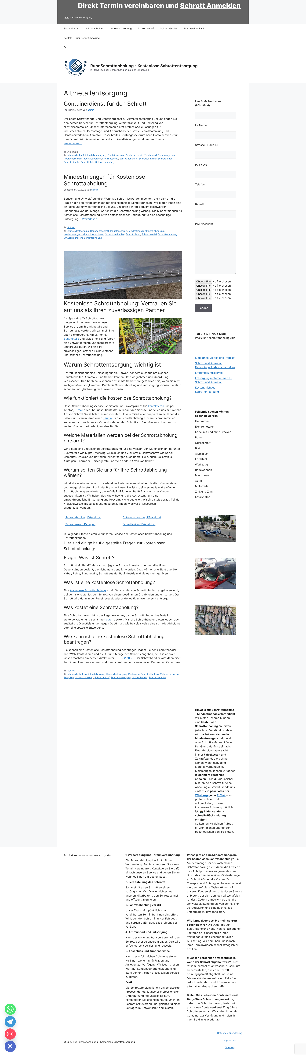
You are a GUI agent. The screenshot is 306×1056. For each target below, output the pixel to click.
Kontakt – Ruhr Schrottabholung (82, 38)
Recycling (69, 677)
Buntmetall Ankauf (193, 28)
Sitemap (229, 1047)
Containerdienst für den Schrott (105, 103)
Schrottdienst (133, 234)
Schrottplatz (87, 162)
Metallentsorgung (169, 674)
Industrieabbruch (92, 158)
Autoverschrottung (121, 28)
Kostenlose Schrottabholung (143, 674)
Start (67, 17)
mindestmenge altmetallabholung (146, 231)
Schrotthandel (165, 158)
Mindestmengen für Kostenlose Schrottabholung (104, 180)
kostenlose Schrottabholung (88, 590)
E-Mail (79, 410)
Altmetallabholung (77, 674)
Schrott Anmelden (210, 5)
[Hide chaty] (10, 1046)
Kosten (108, 619)
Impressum (229, 1040)
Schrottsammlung (104, 162)
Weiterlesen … (73, 143)
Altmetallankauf (75, 155)
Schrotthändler (168, 28)
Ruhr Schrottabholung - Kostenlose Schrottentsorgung (144, 65)
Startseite (69, 28)
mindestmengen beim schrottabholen (84, 234)
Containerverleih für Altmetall (141, 155)
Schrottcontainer (148, 158)
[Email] (10, 1034)
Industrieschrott (118, 231)
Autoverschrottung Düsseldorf (142, 517)
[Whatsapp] (10, 1009)
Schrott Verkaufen (114, 234)
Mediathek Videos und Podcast (215, 357)
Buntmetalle (71, 338)
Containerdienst (116, 155)
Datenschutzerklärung (229, 1032)
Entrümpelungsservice (209, 372)
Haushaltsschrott (99, 231)
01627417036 (125, 658)
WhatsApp (202, 795)
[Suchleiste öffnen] (65, 47)
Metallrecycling (110, 158)
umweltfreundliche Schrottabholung (83, 237)
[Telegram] (10, 1021)
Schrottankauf (146, 28)
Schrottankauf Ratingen (80, 524)
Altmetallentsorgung (95, 155)
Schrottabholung (94, 28)
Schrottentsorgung (121, 677)
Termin (107, 418)
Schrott (71, 227)
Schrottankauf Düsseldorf (139, 524)
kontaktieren (156, 406)
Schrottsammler (157, 677)
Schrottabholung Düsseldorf (83, 517)
